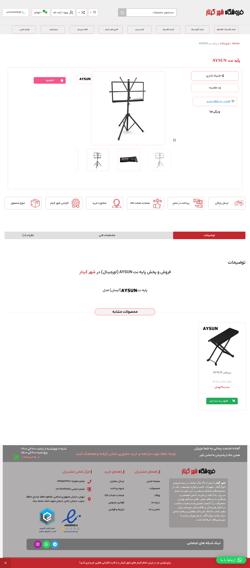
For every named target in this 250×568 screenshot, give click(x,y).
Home (236, 43)
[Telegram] (55, 544)
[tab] (209, 235)
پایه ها (216, 381)
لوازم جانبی (225, 381)
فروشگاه (225, 43)
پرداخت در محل (180, 203)
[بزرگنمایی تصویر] (174, 140)
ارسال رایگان (221, 203)
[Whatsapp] (46, 544)
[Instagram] (38, 544)
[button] (220, 101)
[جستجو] (122, 12)
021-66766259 (13, 12)
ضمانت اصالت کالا (140, 203)
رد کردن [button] (5, 563)
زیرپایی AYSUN (222, 372)
